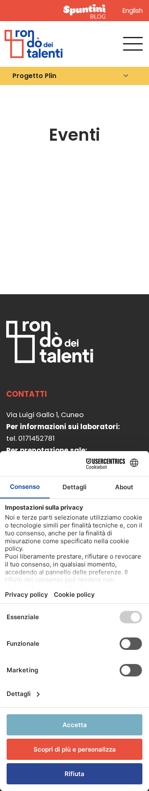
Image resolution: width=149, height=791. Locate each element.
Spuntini (86, 10)
